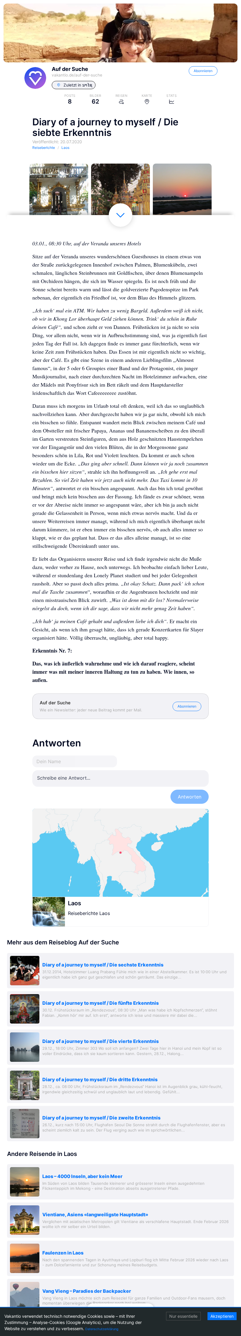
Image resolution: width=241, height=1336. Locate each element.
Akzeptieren (222, 1316)
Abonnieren (203, 71)
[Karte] (120, 852)
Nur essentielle (183, 1316)
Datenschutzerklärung (101, 1329)
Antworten (189, 797)
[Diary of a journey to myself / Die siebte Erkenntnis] (58, 193)
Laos (74, 903)
